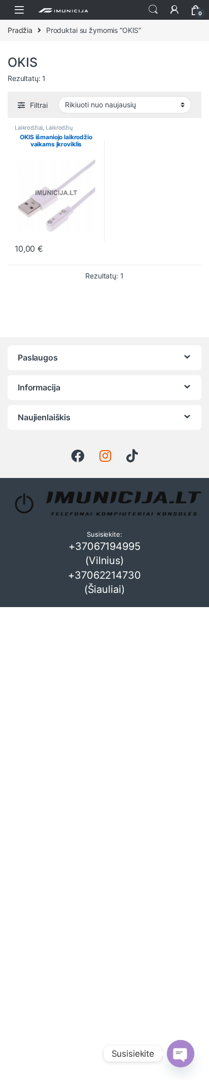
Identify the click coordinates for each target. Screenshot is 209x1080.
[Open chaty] (180, 1053)
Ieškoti (153, 9)
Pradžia (20, 30)
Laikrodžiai (29, 127)
